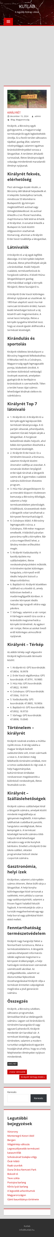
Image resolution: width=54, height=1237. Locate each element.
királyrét (12, 1064)
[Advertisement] (27, 54)
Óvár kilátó (13, 1161)
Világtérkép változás (18, 1144)
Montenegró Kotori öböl (20, 1135)
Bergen (11, 1140)
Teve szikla (13, 1178)
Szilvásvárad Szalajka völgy (22, 1157)
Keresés (11, 1092)
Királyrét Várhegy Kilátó (32, 1077)
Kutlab (27, 6)
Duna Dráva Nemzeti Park (21, 1169)
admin (38, 116)
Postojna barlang (16, 1182)
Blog (13, 119)
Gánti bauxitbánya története (23, 1199)
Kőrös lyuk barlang (17, 1186)
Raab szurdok (14, 1165)
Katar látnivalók (17, 1072)
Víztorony (12, 1131)
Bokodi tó (12, 1174)
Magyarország (22, 119)
